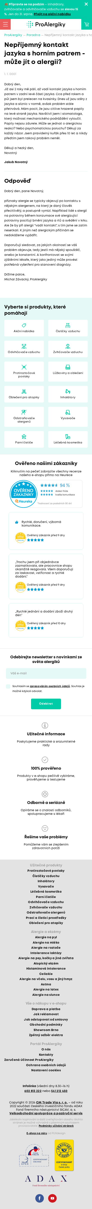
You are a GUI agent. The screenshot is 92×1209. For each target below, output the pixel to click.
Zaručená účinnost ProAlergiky (28, 1060)
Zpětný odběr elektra (46, 1035)
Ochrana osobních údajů (46, 1065)
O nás (46, 1049)
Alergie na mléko (46, 942)
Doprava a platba (46, 1009)
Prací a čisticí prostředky (46, 918)
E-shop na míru (37, 1133)
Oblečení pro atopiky (24, 397)
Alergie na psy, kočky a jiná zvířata (46, 958)
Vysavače (68, 418)
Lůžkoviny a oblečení (68, 373)
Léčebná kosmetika (68, 443)
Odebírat (46, 704)
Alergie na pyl (46, 937)
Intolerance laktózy (45, 953)
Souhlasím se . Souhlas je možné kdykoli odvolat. (48, 688)
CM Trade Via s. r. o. (52, 1102)
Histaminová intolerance (46, 968)
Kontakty (46, 1055)
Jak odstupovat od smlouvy (46, 1019)
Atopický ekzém (46, 963)
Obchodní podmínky (46, 1025)
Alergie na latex (46, 989)
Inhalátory (68, 397)
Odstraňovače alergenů (24, 420)
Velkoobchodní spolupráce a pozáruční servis (46, 1113)
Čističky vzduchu (68, 331)
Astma (46, 984)
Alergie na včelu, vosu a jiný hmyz (46, 979)
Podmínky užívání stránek (56, 1126)
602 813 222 (33, 1091)
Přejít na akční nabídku (52, 14)
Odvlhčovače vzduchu (24, 352)
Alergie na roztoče (46, 948)
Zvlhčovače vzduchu (68, 352)
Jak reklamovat (46, 1014)
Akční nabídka (24, 331)
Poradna (33, 35)
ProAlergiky (13, 35)
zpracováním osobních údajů (50, 686)
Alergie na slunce (46, 995)
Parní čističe (24, 443)
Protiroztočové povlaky (24, 375)
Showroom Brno (46, 1030)
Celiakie (46, 974)
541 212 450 (59, 1091)
